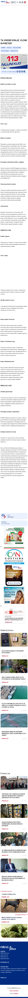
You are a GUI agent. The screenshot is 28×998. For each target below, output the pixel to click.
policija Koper (17, 47)
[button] (20, 2)
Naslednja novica (21, 914)
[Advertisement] (14, 22)
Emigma (16, 993)
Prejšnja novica (6, 891)
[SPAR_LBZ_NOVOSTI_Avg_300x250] (14, 535)
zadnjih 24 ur (14, 50)
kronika (3, 47)
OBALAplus (10, 517)
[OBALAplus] (8, 2)
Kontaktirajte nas (5, 962)
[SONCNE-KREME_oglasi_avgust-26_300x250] (14, 595)
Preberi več (3, 977)
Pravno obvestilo (14, 990)
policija (9, 47)
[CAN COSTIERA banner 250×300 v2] (14, 555)
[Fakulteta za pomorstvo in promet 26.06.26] (14, 615)
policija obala (5, 50)
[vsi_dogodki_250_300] (14, 575)
